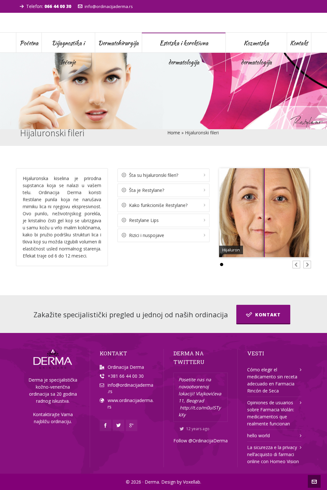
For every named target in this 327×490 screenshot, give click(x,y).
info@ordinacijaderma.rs (109, 6)
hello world (258, 435)
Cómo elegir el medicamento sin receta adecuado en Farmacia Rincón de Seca (272, 380)
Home (173, 133)
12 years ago (197, 428)
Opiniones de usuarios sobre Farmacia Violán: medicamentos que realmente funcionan (270, 413)
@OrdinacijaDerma (208, 441)
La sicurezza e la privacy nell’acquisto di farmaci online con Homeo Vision (273, 454)
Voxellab (191, 482)
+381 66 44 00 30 (126, 376)
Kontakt (268, 315)
